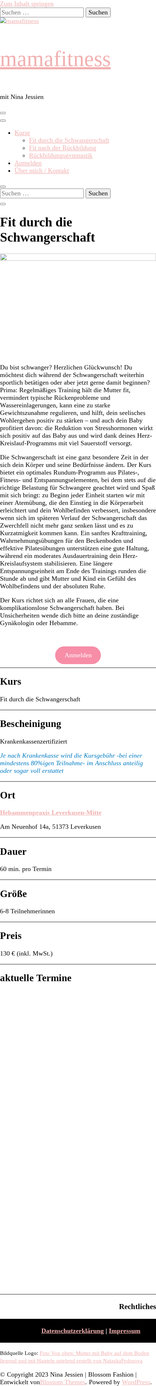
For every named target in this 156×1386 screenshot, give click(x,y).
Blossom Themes (62, 1382)
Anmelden (28, 162)
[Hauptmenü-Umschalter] (3, 113)
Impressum (124, 1330)
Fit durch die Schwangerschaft (69, 140)
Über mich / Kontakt (42, 170)
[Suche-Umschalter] (3, 187)
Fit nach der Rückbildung (62, 147)
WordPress (136, 1382)
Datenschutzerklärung (72, 1330)
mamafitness (55, 59)
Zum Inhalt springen (27, 3)
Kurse (22, 132)
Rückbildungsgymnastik (61, 155)
